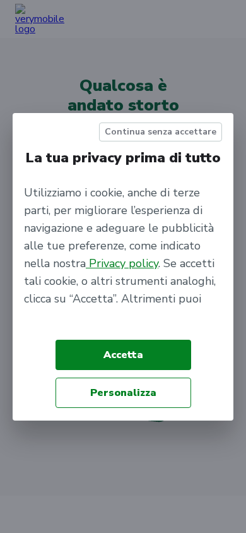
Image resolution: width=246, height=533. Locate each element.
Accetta (123, 355)
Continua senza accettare (160, 132)
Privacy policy (122, 263)
